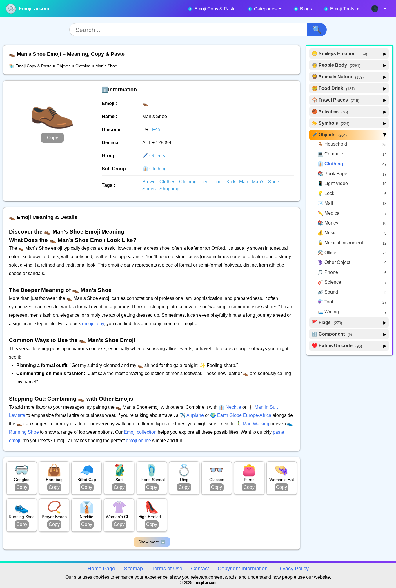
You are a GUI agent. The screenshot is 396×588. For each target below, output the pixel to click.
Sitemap (133, 568)
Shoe (274, 181)
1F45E (157, 129)
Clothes (168, 181)
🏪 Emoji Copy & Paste (30, 66)
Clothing (82, 66)
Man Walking (256, 423)
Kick (231, 181)
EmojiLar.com (34, 8)
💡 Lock (325, 193)
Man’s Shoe (106, 66)
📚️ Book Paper (333, 173)
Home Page (101, 568)
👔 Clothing (154, 168)
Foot (218, 181)
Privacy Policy (292, 568)
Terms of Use (167, 568)
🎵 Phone (327, 272)
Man (244, 181)
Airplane (195, 415)
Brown (149, 181)
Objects (63, 66)
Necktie (233, 407)
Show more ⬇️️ (151, 542)
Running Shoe (24, 432)
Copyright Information (243, 568)
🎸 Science (329, 282)
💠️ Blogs (302, 8)
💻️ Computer (331, 153)
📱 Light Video (332, 183)
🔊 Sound (327, 292)
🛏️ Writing (328, 311)
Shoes (149, 188)
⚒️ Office (326, 252)
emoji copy (93, 323)
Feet (205, 181)
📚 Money (327, 222)
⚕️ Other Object (333, 262)
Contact (200, 568)
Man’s (259, 181)
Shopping (169, 188)
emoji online (138, 440)
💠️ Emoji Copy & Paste (211, 8)
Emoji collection (140, 432)
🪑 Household (332, 144)
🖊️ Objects (153, 155)
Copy (52, 137)
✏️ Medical (329, 213)
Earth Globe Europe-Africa (244, 415)
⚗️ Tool (325, 301)
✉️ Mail (325, 203)
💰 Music (327, 232)
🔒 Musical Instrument (340, 242)
